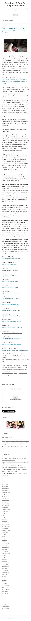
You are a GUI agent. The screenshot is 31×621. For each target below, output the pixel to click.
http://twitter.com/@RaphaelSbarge (11, 316)
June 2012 (4, 578)
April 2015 (4, 519)
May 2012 (4, 580)
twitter (15, 373)
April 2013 (4, 559)
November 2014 (5, 526)
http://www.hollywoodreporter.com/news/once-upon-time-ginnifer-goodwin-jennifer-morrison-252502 (14, 81)
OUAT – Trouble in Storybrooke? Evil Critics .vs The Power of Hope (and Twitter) (15, 30)
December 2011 (5, 589)
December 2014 (5, 524)
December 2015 (5, 504)
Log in (3, 603)
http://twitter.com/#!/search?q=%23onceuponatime (15, 350)
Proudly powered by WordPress (9, 618)
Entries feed (4, 604)
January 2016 (5, 502)
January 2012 (5, 587)
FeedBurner (18, 399)
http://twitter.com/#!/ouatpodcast (11, 258)
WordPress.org (5, 608)
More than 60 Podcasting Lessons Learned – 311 (13, 439)
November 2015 (5, 505)
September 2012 (6, 572)
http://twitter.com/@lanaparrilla (10, 281)
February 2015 (5, 523)
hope (25, 369)
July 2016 (4, 494)
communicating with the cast (21, 367)
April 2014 (4, 540)
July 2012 (4, 576)
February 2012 (5, 585)
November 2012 (5, 568)
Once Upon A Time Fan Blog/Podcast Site (15, 4)
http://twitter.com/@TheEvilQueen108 (12, 333)
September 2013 (6, 553)
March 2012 (4, 584)
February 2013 (5, 563)
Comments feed (5, 606)
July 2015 (4, 513)
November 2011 (5, 591)
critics (9, 369)
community (4, 369)
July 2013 (4, 555)
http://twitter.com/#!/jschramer (10, 287)
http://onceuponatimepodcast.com (19, 196)
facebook (13, 369)
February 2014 (5, 544)
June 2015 (4, 515)
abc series (7, 367)
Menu (15, 14)
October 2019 (5, 484)
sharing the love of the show (17, 371)
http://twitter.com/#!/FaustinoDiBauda (12, 338)
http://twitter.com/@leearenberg (10, 293)
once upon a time (6, 371)
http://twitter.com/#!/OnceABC (10, 276)
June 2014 (4, 536)
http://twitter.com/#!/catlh (9, 264)
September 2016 (6, 492)
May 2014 (4, 538)
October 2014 (5, 528)
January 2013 (5, 564)
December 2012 (5, 566)
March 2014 (4, 542)
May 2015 (4, 517)
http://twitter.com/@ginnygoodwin (11, 304)
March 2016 (4, 498)
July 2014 (4, 534)
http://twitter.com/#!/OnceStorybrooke (12, 344)
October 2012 (5, 570)
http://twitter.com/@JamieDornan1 (11, 310)
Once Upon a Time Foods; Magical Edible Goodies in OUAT (15, 441)
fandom (18, 369)
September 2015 (6, 509)
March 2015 (4, 521)
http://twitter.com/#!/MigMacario (10, 298)
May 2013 (4, 557)
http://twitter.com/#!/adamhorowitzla (12, 327)
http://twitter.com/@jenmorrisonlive (11, 321)
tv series (11, 373)
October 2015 (5, 507)
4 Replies (4, 36)
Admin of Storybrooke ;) (7, 375)
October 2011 (5, 593)
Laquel (3, 462)
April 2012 (4, 582)
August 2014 (5, 532)
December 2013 (5, 547)
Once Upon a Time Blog (19, 365)
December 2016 (5, 488)
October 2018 (5, 486)
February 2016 (5, 500)
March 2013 (4, 561)
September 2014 (6, 530)
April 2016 (4, 496)
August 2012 (5, 574)
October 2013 (5, 551)
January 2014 (5, 545)
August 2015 (5, 511)
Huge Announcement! (7, 437)
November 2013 (5, 549)
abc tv (11, 367)
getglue (22, 369)
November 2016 (5, 490)
